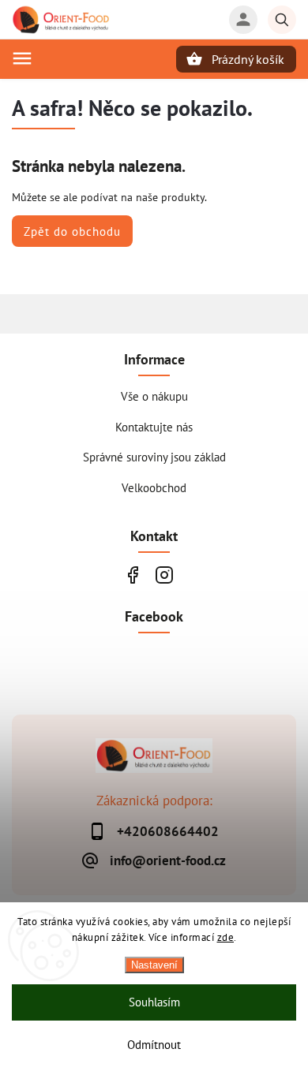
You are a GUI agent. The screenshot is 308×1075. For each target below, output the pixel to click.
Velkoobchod (154, 487)
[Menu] (22, 58)
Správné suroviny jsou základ (154, 457)
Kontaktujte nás (154, 427)
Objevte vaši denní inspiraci (132, 574)
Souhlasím (154, 1002)
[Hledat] (282, 20)
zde (226, 937)
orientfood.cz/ (164, 574)
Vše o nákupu (154, 396)
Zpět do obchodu (72, 231)
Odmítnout (154, 1044)
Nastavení (154, 965)
